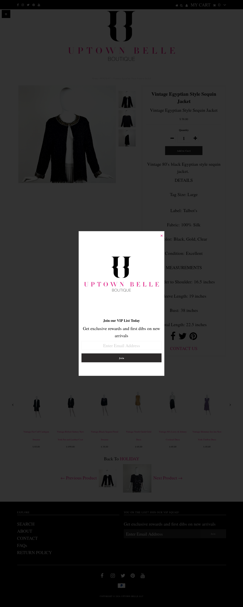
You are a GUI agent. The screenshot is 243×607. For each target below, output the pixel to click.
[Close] (161, 234)
